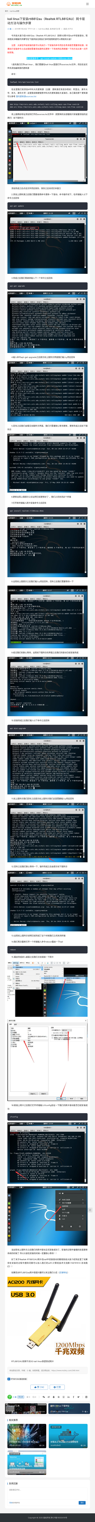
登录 (10, 1503)
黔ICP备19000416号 (59, 1518)
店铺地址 (63, 1272)
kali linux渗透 (43, 29)
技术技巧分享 (55, 29)
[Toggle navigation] (87, 4)
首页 (6, 11)
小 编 (9, 29)
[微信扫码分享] (44, 1397)
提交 (82, 1503)
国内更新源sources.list (26, 96)
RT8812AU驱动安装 (19, 1379)
